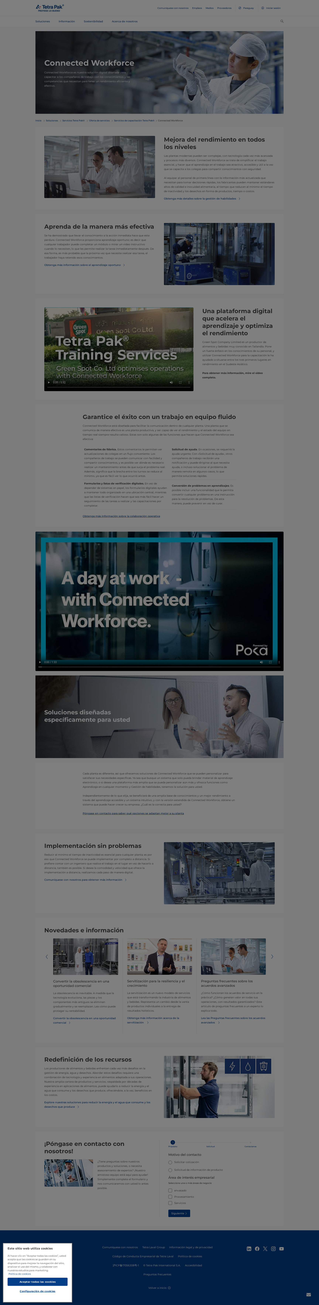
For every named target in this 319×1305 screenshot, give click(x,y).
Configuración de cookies (37, 1291)
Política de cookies (19, 1274)
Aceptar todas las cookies (38, 1281)
